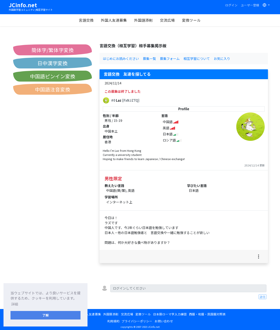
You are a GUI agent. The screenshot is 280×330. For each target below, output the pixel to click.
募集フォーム (170, 58)
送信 (262, 297)
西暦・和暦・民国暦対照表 (207, 314)
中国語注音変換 (52, 89)
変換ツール (191, 20)
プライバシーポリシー (137, 321)
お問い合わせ (164, 321)
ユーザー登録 (250, 5)
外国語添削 (143, 20)
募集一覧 (149, 58)
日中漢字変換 (52, 62)
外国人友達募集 (114, 20)
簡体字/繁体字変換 (53, 49)
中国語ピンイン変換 (52, 76)
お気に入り (222, 58)
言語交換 (86, 20)
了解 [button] (45, 315)
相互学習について (197, 58)
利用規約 (113, 321)
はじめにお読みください (121, 58)
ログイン (231, 5)
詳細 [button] (14, 304)
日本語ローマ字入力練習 (170, 314)
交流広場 (167, 20)
